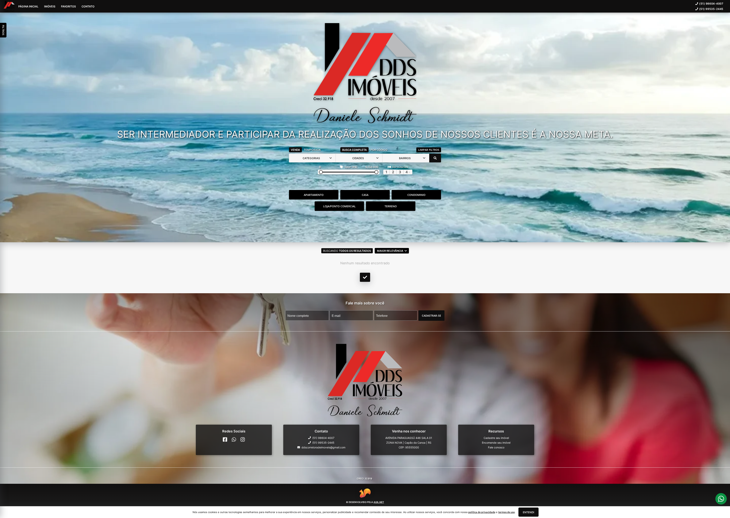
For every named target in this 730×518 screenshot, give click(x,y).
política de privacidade (481, 512)
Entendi (528, 512)
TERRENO (391, 206)
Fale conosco (496, 447)
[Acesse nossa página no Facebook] (225, 439)
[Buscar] (435, 158)
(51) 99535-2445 (711, 8)
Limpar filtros (428, 150)
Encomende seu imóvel (496, 442)
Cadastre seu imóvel (496, 437)
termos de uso (506, 512)
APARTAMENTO (314, 195)
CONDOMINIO (416, 195)
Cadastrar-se (431, 315)
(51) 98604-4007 (711, 3)
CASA (365, 195)
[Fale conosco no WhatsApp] (234, 439)
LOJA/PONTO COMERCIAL (339, 206)
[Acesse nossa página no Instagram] (242, 439)
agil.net (379, 502)
